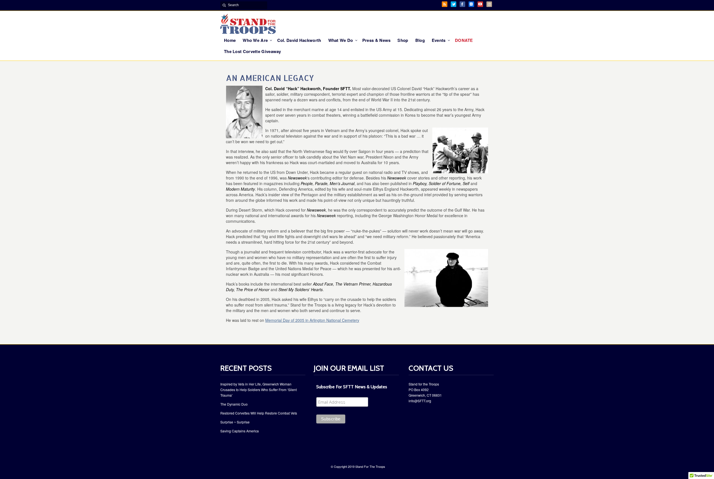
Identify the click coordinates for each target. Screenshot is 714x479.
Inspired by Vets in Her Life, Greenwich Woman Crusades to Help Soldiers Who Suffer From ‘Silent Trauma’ (258, 389)
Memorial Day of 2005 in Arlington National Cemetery (312, 320)
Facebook (462, 4)
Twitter (453, 4)
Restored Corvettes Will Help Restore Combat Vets (258, 413)
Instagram (489, 4)
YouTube (480, 4)
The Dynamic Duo (234, 404)
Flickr (471, 4)
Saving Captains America (239, 430)
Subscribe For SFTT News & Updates (351, 386)
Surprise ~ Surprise (235, 422)
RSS (444, 4)
